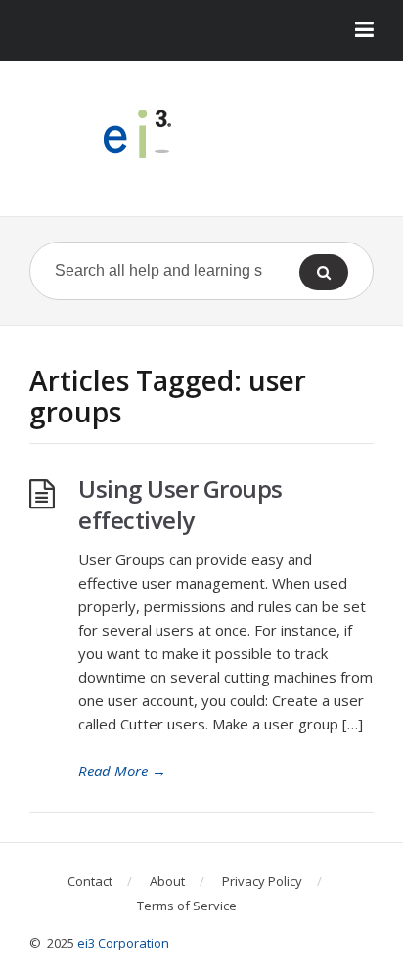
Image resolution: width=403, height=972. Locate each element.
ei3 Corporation (123, 942)
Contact (89, 881)
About (167, 881)
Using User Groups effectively (180, 504)
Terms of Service (187, 905)
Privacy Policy (262, 881)
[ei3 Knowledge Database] (201, 134)
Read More (122, 770)
